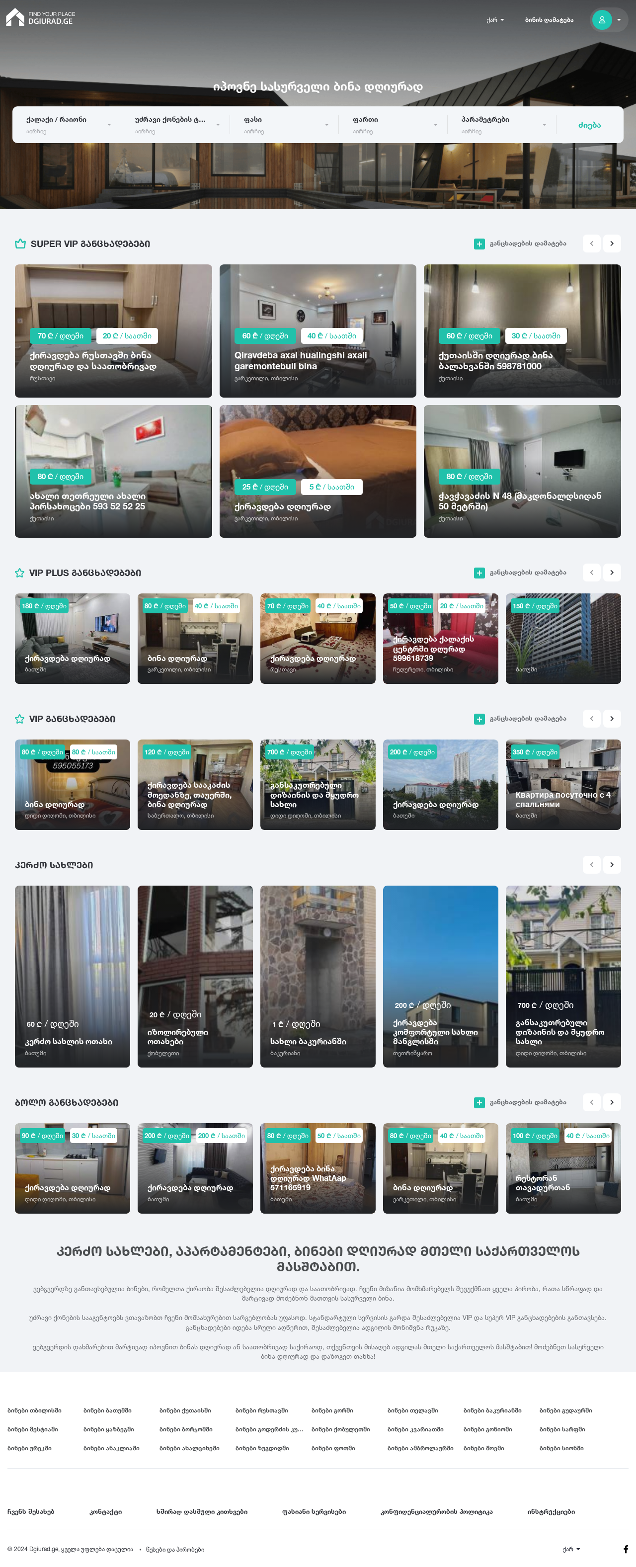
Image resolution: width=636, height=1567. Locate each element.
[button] (612, 243)
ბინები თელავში (413, 1410)
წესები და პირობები (175, 1549)
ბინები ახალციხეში (189, 1448)
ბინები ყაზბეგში (108, 1429)
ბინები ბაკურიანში (493, 1410)
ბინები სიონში (562, 1448)
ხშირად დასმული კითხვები (202, 1511)
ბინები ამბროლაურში (421, 1448)
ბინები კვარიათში (416, 1429)
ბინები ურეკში (29, 1448)
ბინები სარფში (562, 1429)
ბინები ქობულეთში (341, 1429)
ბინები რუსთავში (262, 1410)
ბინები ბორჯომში (186, 1429)
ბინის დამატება (549, 19)
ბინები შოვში (484, 1448)
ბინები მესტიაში (32, 1429)
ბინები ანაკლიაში (111, 1448)
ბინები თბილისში (34, 1410)
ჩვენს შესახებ (31, 1511)
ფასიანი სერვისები (314, 1511)
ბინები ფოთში (333, 1448)
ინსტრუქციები (551, 1511)
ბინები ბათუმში (107, 1410)
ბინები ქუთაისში (185, 1410)
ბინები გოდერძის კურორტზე (274, 1429)
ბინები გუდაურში (566, 1410)
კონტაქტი (105, 1511)
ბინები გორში (332, 1410)
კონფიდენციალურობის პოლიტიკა (437, 1511)
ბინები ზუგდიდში (262, 1448)
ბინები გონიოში (488, 1429)
